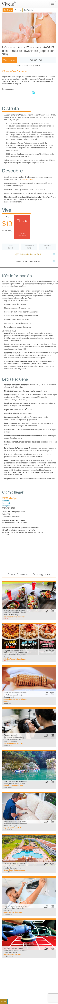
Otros (3, 1001)
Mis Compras (27, 179)
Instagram (6, 505)
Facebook (6, 503)
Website (5, 500)
